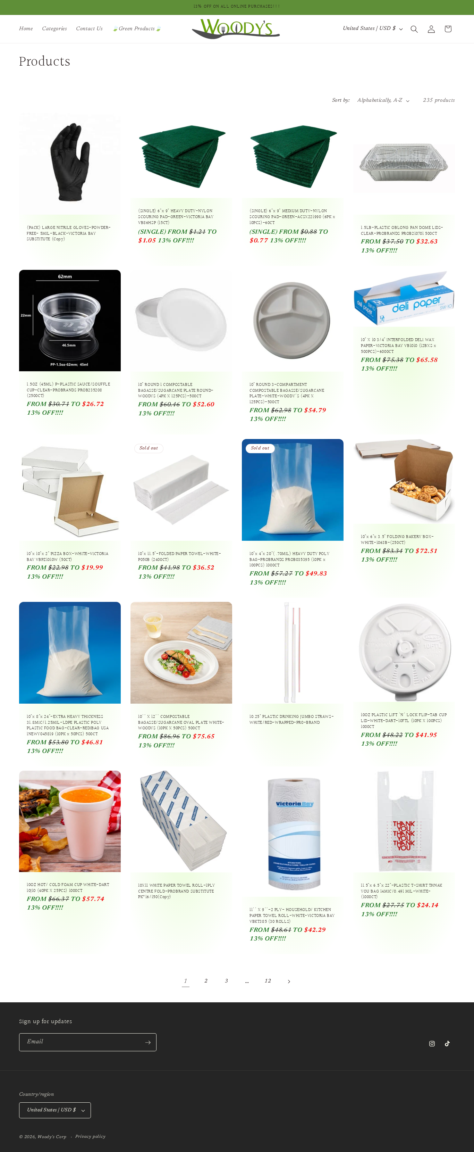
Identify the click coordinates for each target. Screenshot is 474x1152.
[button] (414, 28)
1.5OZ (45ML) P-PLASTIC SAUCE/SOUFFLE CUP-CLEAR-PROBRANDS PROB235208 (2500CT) (68, 390)
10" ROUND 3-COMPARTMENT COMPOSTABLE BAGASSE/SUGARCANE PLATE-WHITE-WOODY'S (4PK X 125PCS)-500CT (286, 394)
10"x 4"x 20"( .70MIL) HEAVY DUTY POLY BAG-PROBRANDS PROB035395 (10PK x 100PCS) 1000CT (289, 560)
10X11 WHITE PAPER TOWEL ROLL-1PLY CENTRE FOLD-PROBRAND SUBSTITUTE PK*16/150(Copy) (176, 892)
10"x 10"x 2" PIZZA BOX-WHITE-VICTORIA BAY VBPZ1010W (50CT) (67, 557)
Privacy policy (90, 1137)
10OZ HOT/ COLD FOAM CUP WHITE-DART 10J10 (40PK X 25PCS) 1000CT (68, 888)
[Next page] (288, 981)
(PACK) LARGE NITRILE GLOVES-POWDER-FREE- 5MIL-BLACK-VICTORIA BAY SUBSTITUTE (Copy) (69, 233)
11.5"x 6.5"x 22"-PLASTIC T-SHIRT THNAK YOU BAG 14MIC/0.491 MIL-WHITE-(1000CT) (401, 892)
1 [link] (185, 981)
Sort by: (341, 100)
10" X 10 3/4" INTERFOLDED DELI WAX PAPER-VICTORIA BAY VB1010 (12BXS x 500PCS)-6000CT (398, 346)
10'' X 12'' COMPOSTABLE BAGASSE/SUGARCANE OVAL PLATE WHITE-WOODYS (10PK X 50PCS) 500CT (181, 723)
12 (267, 981)
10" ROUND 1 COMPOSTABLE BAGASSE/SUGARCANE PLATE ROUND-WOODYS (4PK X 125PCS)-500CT (176, 391)
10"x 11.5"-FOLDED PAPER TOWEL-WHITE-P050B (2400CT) (179, 557)
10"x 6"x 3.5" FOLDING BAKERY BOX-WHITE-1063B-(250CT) (397, 540)
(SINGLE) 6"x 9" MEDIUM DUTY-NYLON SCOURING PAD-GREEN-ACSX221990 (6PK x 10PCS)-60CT (292, 217)
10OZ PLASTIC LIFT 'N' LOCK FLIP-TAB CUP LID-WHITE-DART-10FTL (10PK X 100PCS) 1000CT (404, 721)
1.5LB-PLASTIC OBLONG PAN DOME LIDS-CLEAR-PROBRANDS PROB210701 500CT (402, 231)
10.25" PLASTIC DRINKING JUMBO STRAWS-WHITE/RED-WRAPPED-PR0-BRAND (291, 720)
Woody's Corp (51, 1137)
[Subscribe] (147, 1043)
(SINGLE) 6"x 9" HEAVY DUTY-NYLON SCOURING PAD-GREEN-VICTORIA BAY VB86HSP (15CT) (176, 217)
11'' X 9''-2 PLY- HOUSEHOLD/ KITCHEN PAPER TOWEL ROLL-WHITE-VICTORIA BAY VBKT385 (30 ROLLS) (292, 916)
